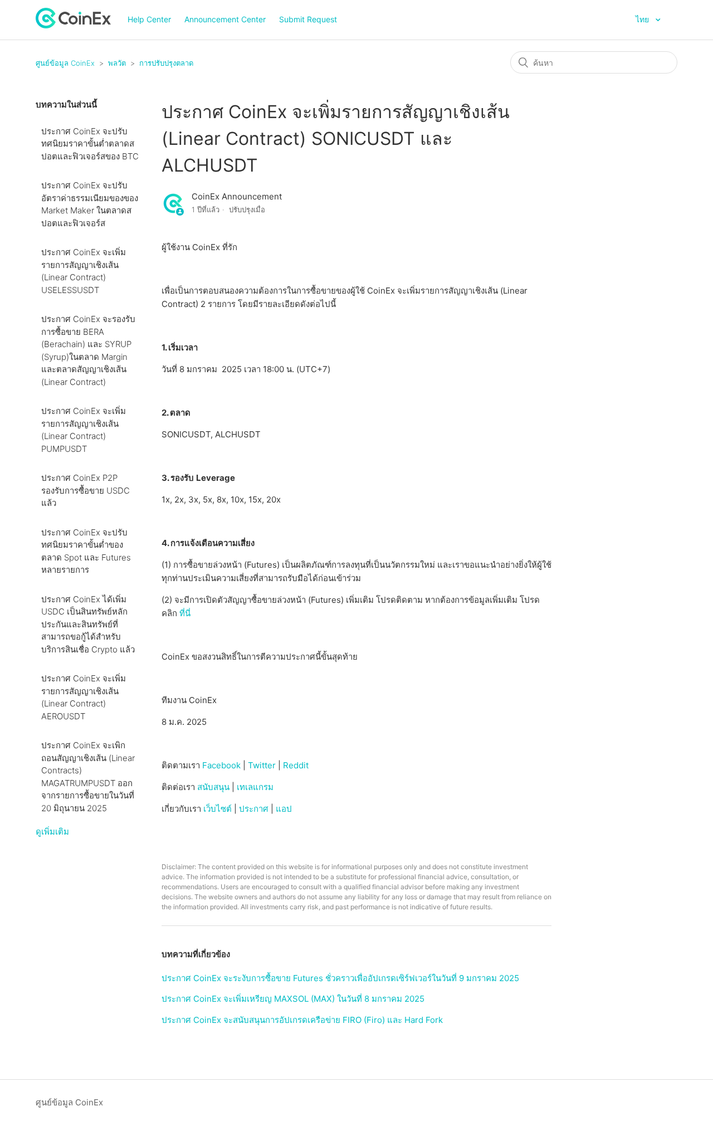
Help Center (149, 19)
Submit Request (308, 19)
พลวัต (117, 63)
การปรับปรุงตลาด (166, 63)
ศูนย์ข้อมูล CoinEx (65, 63)
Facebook (220, 765)
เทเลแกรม (255, 787)
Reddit (296, 765)
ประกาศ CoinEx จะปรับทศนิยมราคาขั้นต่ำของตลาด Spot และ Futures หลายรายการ (86, 551)
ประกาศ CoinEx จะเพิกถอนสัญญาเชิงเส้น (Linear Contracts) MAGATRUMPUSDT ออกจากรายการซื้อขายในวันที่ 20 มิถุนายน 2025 (88, 776)
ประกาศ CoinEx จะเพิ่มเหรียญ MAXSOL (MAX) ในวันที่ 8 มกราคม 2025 (293, 998)
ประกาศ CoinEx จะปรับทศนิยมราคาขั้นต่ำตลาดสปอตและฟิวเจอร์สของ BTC (90, 144)
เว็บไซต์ (217, 808)
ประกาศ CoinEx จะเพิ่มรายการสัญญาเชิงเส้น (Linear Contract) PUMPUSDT (83, 430)
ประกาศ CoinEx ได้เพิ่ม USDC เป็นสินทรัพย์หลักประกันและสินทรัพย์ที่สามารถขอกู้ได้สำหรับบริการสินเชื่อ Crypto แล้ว (88, 624)
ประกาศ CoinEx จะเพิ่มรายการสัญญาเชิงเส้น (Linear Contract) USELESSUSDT (83, 271)
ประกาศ (253, 808)
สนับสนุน (213, 787)
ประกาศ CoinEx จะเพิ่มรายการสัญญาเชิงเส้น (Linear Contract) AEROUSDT (83, 697)
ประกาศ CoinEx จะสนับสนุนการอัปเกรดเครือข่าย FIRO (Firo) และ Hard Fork (302, 1020)
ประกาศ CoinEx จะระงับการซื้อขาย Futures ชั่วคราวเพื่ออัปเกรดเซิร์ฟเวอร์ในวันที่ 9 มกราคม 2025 (340, 978)
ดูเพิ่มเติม (52, 831)
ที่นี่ (185, 613)
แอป (284, 808)
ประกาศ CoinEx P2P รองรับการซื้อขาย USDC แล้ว (85, 490)
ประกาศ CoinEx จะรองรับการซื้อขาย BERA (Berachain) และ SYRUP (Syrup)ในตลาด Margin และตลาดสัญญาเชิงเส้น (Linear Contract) (88, 350)
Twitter (262, 765)
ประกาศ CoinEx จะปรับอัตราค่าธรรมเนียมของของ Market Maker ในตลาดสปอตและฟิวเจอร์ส (89, 204)
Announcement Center (225, 19)
